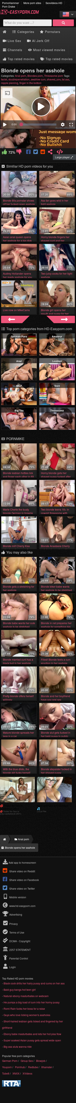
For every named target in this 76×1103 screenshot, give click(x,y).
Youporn (7, 1067)
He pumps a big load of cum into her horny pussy (32, 1002)
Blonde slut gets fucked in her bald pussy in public (55, 734)
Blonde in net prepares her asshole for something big (56, 624)
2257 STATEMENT (20, 949)
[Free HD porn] (21, 13)
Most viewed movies (48, 49)
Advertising (15, 914)
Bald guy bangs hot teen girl (20, 989)
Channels (14, 49)
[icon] (4, 31)
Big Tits (19, 410)
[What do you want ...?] (63, 22)
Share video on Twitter (22, 888)
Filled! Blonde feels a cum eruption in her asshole (56, 661)
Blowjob (40, 1060)
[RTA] (11, 1085)
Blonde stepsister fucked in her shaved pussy (56, 770)
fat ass (65, 79)
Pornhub (20, 1067)
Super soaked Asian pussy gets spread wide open (32, 1040)
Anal (19, 361)
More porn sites (32, 3)
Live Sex (14, 40)
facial (4, 79)
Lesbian (57, 361)
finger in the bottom (30, 83)
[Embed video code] (60, 152)
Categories (25, 31)
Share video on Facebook (24, 880)
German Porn (19, 336)
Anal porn (20, 75)
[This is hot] (4, 152)
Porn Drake (8, 6)
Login (12, 967)
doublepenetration (19, 79)
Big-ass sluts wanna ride (18, 1046)
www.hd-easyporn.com (22, 906)
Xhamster (46, 1067)
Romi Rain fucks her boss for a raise (24, 1008)
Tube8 (5, 1073)
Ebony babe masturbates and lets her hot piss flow (32, 1034)
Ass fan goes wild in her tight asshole (54, 202)
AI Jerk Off (40, 40)
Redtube (33, 1067)
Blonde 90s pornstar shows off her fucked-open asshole (19, 202)
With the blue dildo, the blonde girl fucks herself (16, 770)
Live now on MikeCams (16, 310)
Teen (57, 386)
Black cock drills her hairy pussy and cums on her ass (34, 983)
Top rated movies (21, 59)
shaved (51, 79)
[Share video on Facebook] (29, 152)
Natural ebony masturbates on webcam (26, 996)
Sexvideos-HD (54, 3)
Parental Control (18, 958)
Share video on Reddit (22, 871)
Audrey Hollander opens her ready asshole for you (17, 275)
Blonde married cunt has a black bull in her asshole (18, 661)
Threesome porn (53, 75)
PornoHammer (10, 3)
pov (59, 79)
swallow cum (38, 79)
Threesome (57, 410)
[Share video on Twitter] (36, 152)
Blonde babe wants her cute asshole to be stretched (19, 624)
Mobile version (17, 897)
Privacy (13, 923)
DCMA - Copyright (19, 941)
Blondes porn (35, 75)
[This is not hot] (19, 152)
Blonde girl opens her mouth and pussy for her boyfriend (55, 313)
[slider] (38, 124)
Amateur (57, 336)
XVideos (27, 1073)
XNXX (15, 1073)
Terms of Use (16, 932)
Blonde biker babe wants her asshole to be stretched (56, 588)
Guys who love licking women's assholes (27, 1015)
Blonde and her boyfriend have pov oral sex (55, 697)
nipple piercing (9, 83)
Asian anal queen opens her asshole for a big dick (17, 238)
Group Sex (27, 1060)
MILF (19, 386)
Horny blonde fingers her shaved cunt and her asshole (55, 240)
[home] (4, 839)
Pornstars (52, 31)
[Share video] (50, 152)
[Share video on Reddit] (43, 152)
